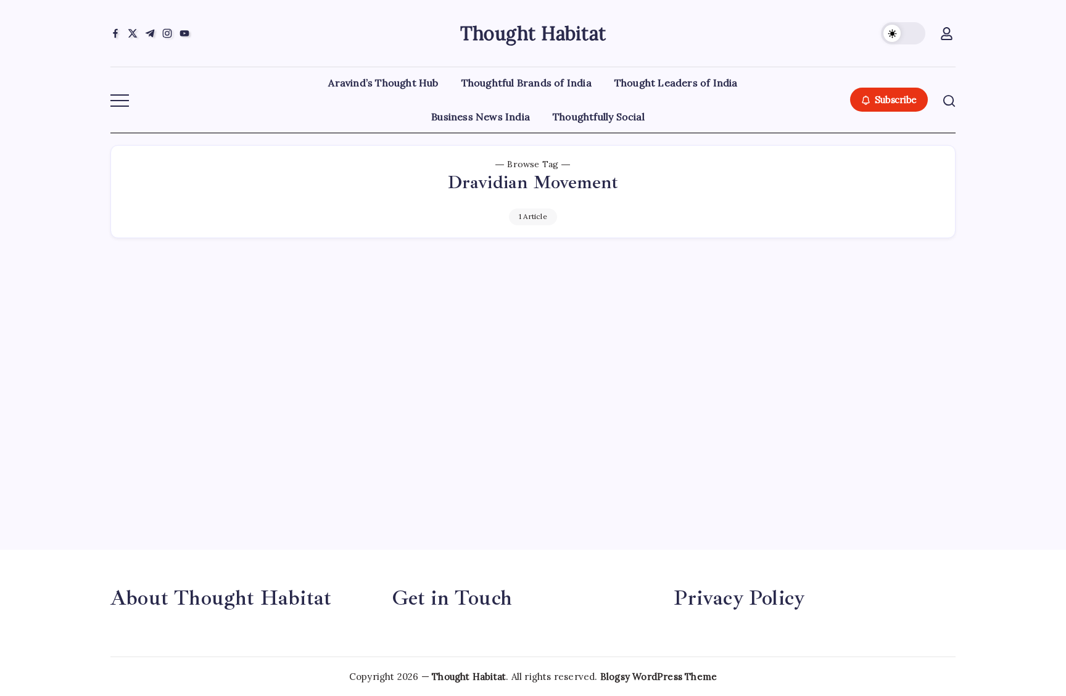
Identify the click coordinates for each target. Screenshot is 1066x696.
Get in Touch (452, 598)
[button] (903, 33)
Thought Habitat (533, 33)
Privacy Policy (739, 598)
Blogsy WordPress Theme (658, 676)
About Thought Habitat (220, 598)
